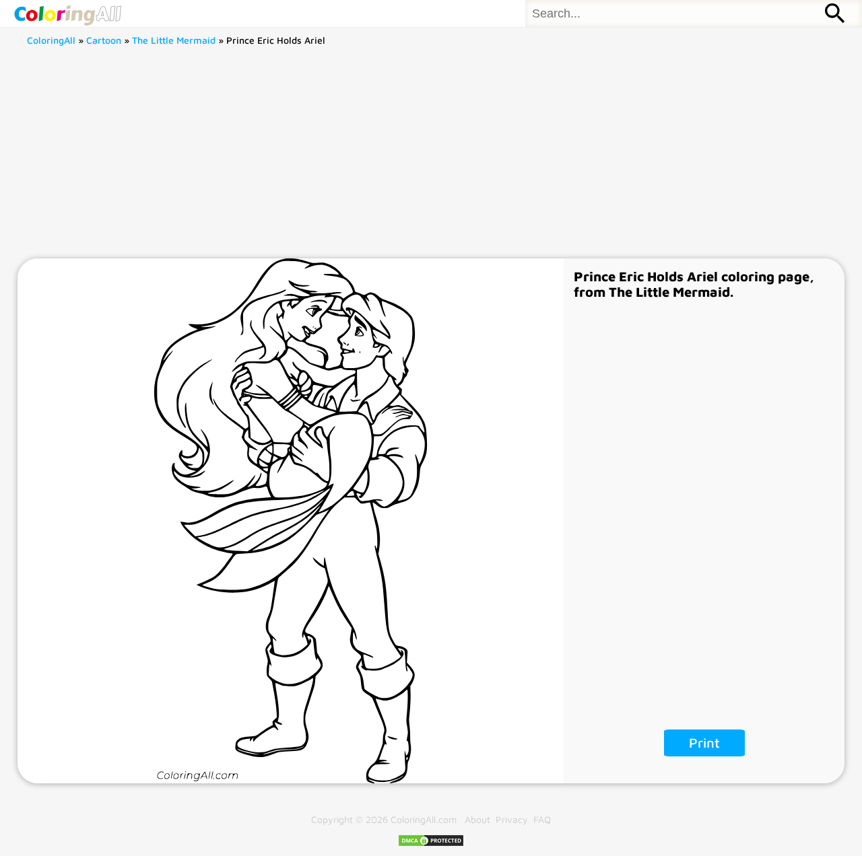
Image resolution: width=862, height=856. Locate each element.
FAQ (542, 819)
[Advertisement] (431, 157)
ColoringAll (51, 40)
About (477, 819)
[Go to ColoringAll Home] (67, 13)
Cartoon (103, 40)
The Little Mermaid (174, 40)
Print (704, 742)
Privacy (512, 819)
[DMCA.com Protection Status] (431, 843)
